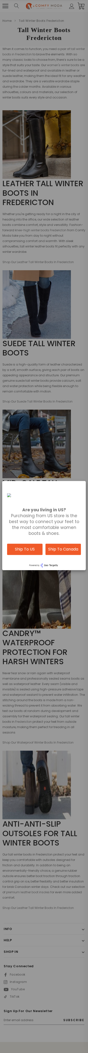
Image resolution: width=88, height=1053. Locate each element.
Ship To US (25, 549)
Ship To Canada (63, 549)
